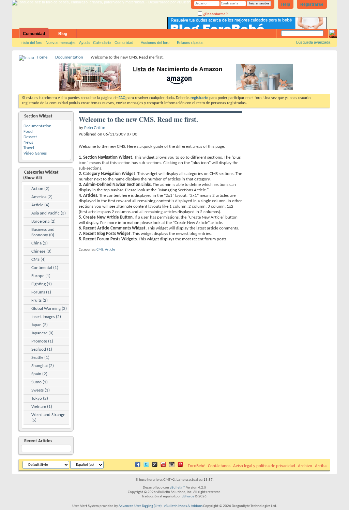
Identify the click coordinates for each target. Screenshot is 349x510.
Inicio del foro (31, 43)
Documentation (69, 57)
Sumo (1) (39, 382)
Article (110, 250)
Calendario (102, 43)
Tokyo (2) (39, 398)
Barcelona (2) (43, 221)
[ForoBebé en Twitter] (146, 466)
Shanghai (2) (42, 366)
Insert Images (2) (46, 317)
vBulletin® (177, 488)
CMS (99, 250)
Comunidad (34, 33)
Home (42, 57)
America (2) (41, 197)
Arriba (321, 466)
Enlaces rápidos (190, 43)
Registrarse (311, 4)
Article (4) (40, 205)
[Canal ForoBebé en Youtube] (163, 466)
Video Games (35, 153)
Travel (29, 148)
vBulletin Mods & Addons (183, 506)
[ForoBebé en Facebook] (137, 466)
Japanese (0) (42, 333)
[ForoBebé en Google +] (154, 466)
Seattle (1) (40, 357)
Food (28, 131)
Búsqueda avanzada (313, 42)
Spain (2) (39, 374)
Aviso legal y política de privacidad (264, 466)
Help (285, 4)
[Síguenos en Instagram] (171, 466)
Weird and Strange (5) (48, 418)
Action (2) (40, 189)
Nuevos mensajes (61, 43)
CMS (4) (38, 259)
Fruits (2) (39, 300)
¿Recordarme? (215, 14)
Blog (62, 33)
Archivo (305, 466)
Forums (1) (41, 292)
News (28, 142)
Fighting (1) (41, 284)
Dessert (30, 137)
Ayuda (84, 43)
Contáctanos (219, 466)
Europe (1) (40, 276)
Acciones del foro (155, 43)
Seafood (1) (41, 349)
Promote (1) (42, 341)
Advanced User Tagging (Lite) (140, 506)
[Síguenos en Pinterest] (180, 466)
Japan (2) (39, 325)
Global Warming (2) (49, 308)
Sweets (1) (40, 390)
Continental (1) (44, 268)
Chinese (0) (41, 251)
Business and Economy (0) (43, 232)
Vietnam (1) (41, 406)
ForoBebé (196, 466)
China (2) (39, 243)
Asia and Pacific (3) (48, 213)
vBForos (188, 496)
